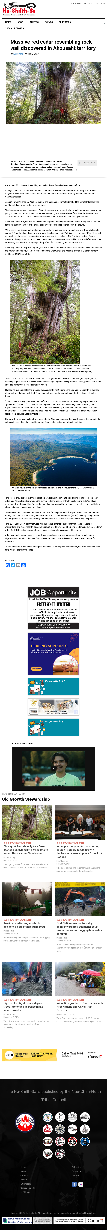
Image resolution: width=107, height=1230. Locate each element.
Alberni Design (77, 1213)
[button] (53, 93)
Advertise (89, 3)
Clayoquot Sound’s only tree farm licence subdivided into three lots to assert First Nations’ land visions (26, 850)
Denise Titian (9, 931)
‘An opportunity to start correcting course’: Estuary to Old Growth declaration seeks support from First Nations (79, 852)
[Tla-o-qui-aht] (60, 1143)
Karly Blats (18, 54)
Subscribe (76, 3)
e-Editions (25, 1192)
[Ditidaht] (60, 1118)
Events (49, 22)
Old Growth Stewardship (26, 799)
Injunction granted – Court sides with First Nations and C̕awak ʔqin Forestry (80, 1007)
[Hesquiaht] (85, 1118)
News (20, 22)
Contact (100, 3)
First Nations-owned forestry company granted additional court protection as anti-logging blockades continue (79, 928)
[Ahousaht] (48, 1118)
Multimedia (65, 22)
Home (8, 22)
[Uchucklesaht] (48, 1155)
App (94, 1213)
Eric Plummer (62, 861)
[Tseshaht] (85, 1143)
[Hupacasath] (48, 1130)
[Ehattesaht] (72, 1118)
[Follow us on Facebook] (74, 1185)
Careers (34, 22)
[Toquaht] (72, 1143)
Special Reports (14, 28)
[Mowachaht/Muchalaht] (85, 1130)
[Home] (19, 9)
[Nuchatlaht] (48, 1143)
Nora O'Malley (9, 858)
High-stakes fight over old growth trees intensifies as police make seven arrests (24, 1007)
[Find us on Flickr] (80, 1185)
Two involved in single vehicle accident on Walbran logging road (24, 925)
